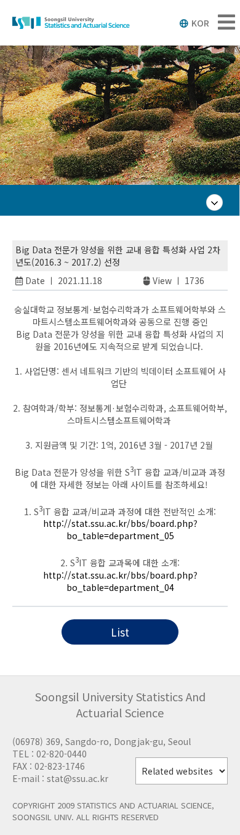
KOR (200, 23)
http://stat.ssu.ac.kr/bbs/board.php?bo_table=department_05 (120, 529)
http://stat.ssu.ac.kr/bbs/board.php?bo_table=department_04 (120, 581)
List (120, 632)
